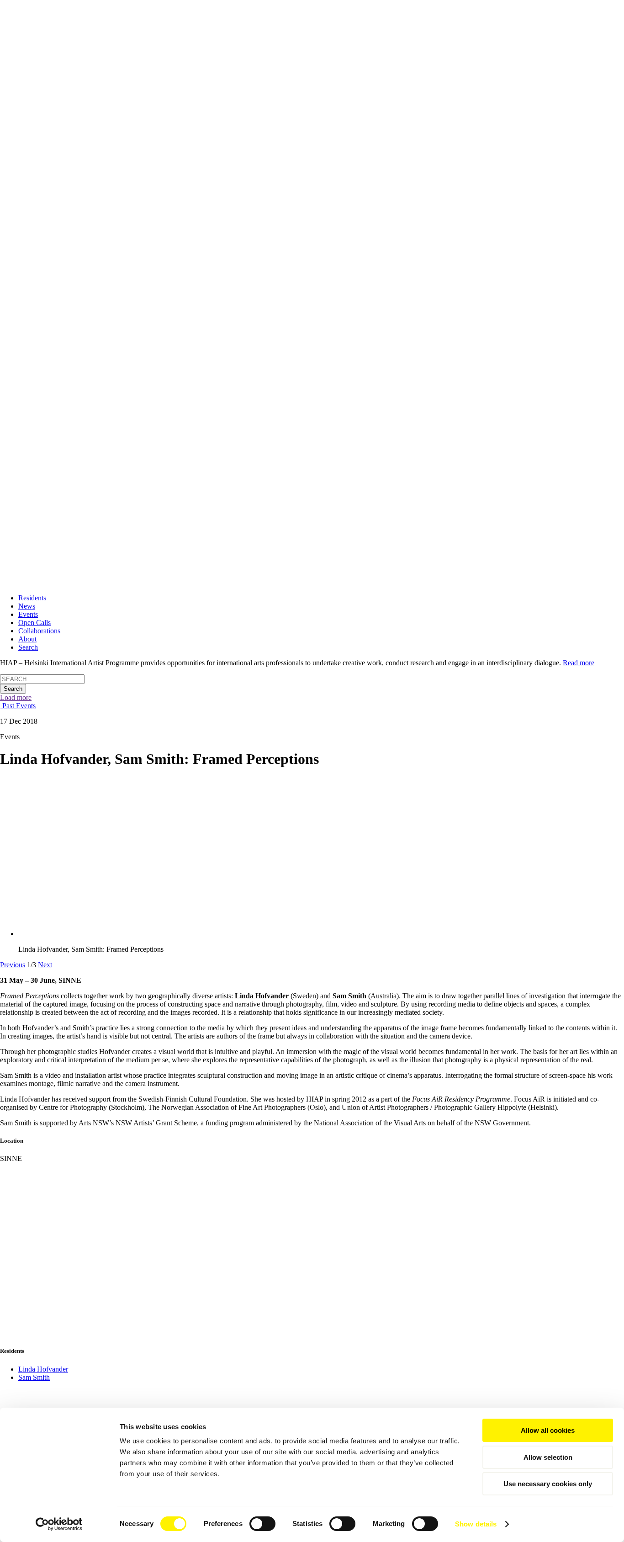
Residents (32, 598)
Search (28, 647)
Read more (578, 663)
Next (45, 965)
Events (28, 614)
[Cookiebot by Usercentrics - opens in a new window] (59, 1524)
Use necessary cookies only (547, 1484)
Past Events (18, 706)
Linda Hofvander (43, 1369)
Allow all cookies (548, 1430)
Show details (476, 1524)
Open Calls (34, 622)
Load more (16, 697)
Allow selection (548, 1457)
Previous (12, 965)
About (27, 639)
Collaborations (39, 631)
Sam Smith (34, 1377)
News (26, 606)
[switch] (262, 1523)
